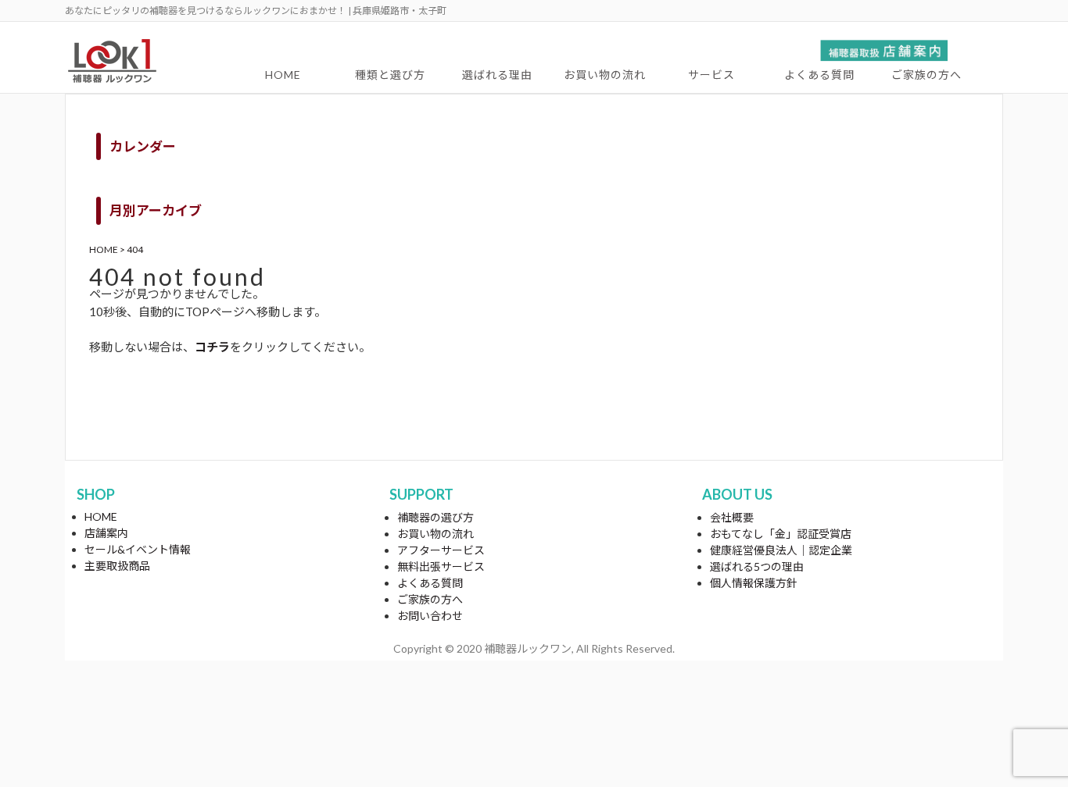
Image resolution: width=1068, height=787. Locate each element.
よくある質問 (819, 74)
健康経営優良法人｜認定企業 (781, 550)
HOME (283, 74)
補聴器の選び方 (435, 517)
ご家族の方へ (926, 74)
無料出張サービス (441, 566)
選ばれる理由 (497, 74)
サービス (711, 74)
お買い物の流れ (605, 74)
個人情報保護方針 (753, 582)
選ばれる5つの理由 (757, 566)
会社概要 (732, 517)
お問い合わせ (430, 615)
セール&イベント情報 (137, 549)
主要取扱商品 (117, 565)
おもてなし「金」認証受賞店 (780, 533)
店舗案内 (106, 533)
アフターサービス (441, 550)
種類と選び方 (390, 74)
